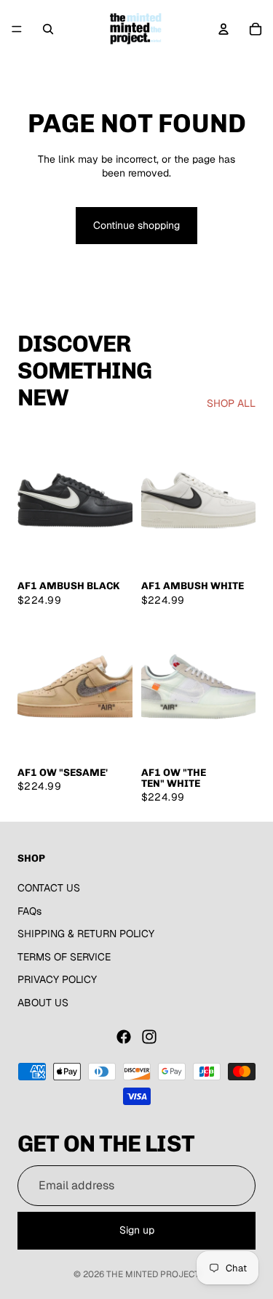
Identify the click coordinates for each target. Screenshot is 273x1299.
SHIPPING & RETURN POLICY (85, 933)
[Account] (223, 29)
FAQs (29, 911)
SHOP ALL (231, 403)
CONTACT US (48, 887)
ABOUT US (42, 1002)
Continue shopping (136, 225)
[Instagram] (149, 1036)
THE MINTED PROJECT (152, 1274)
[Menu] (16, 29)
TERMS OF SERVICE (64, 956)
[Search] (48, 29)
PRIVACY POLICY (57, 979)
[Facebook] (123, 1036)
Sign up (136, 1230)
